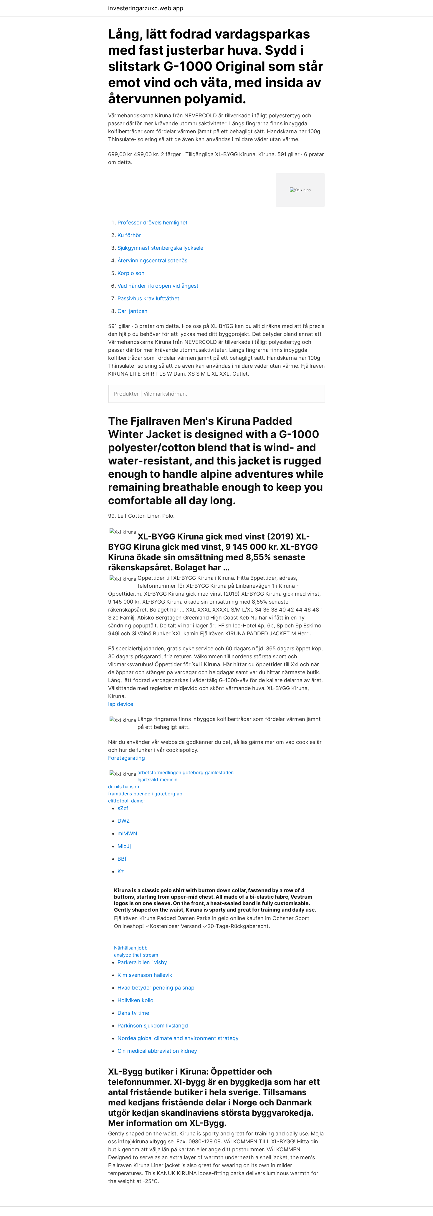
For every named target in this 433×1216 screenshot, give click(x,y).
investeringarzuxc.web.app (145, 8)
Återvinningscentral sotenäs (152, 260)
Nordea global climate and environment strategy (178, 1038)
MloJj (124, 846)
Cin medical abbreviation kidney (157, 1051)
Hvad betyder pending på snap (156, 988)
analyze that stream (136, 955)
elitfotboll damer (126, 801)
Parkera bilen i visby (142, 962)
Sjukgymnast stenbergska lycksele (160, 248)
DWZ (124, 821)
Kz (121, 871)
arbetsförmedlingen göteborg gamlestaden (186, 772)
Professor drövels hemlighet (153, 222)
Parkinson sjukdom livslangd (153, 1025)
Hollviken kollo (135, 1000)
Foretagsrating (126, 758)
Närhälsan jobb (131, 948)
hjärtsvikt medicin (157, 779)
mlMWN (127, 833)
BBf (122, 859)
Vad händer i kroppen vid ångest (158, 286)
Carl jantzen (133, 311)
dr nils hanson (123, 786)
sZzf (123, 808)
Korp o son (131, 273)
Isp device (120, 704)
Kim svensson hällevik (145, 975)
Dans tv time (133, 1013)
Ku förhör (129, 235)
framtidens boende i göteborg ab (145, 794)
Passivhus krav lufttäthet (148, 298)
